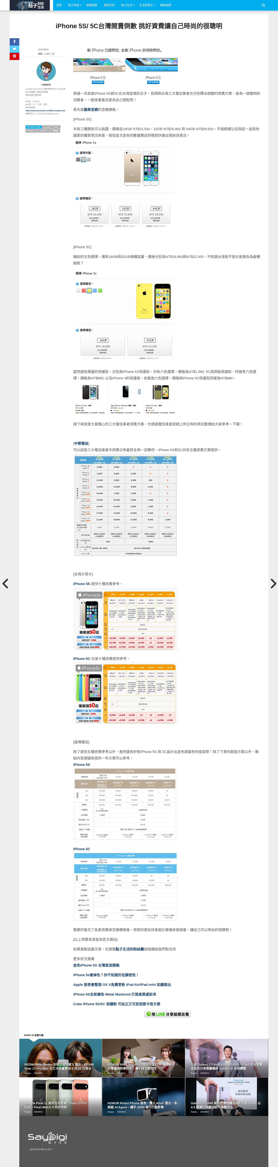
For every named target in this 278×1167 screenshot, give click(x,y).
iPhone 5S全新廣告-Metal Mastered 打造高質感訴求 (114, 994)
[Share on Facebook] (14, 41)
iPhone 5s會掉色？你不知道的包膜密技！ (106, 975)
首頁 (59, 5)
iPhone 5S (81, 584)
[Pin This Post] (14, 56)
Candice (46, 85)
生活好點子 (146, 5)
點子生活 (126, 5)
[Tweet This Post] (14, 49)
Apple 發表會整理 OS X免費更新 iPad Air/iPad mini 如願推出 (122, 985)
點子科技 (73, 5)
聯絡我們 (165, 5)
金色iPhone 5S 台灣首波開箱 (96, 965)
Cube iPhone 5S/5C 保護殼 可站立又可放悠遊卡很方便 (116, 1004)
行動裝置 (55, 131)
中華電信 (81, 443)
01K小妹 (47, 127)
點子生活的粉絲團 (130, 949)
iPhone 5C (81, 849)
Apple (56, 127)
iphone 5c (31, 131)
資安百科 (109, 5)
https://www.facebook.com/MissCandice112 (45, 111)
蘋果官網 (91, 110)
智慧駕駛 (91, 5)
